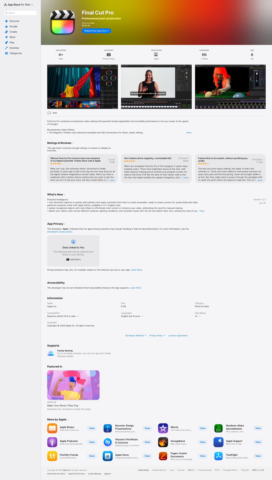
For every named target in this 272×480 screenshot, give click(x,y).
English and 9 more (130, 316)
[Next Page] (269, 87)
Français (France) (205, 470)
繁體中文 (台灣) (258, 470)
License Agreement (178, 335)
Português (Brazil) (230, 470)
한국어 (217, 470)
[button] (20, 21)
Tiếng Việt (245, 470)
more (188, 132)
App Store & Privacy (77, 474)
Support (107, 474)
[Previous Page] (44, 87)
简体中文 (191, 470)
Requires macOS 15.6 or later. (61, 316)
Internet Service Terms (56, 474)
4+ (196, 316)
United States (143, 470)
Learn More (136, 270)
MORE (112, 180)
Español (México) (159, 470)
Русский (180, 470)
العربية (172, 470)
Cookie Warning (94, 474)
